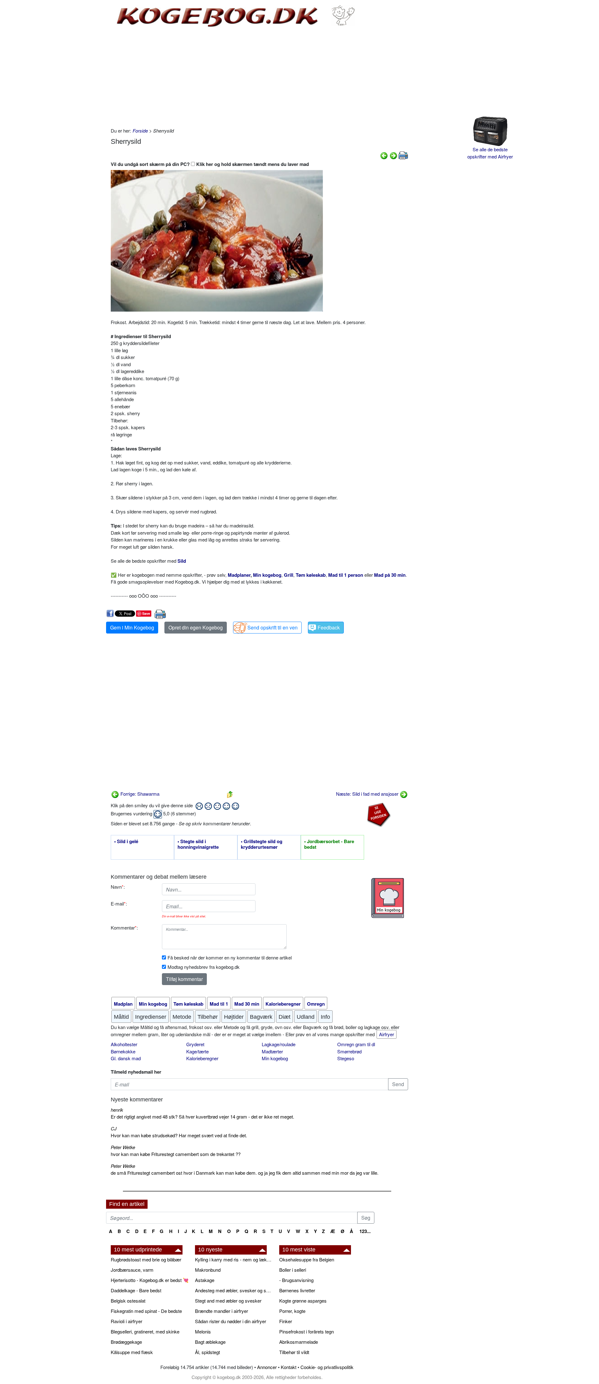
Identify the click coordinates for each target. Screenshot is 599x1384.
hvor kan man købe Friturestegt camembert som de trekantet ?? (176, 1154)
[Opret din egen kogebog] (387, 898)
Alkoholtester (124, 1044)
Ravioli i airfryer (126, 1321)
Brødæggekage (126, 1341)
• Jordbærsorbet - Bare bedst (329, 844)
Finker (285, 1321)
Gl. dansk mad (126, 1058)
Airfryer (386, 1034)
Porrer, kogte (292, 1311)
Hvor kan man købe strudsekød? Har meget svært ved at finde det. (179, 1135)
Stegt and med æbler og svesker (228, 1300)
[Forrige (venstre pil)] (384, 155)
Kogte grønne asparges (303, 1300)
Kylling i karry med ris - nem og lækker (234, 1259)
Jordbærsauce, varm (132, 1269)
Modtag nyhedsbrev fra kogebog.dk (204, 967)
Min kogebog (275, 1058)
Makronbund (208, 1269)
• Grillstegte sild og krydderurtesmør (261, 844)
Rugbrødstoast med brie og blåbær (146, 1259)
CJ (114, 1128)
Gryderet (195, 1044)
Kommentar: (124, 927)
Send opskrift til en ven (272, 627)
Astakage (204, 1280)
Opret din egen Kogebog (195, 627)
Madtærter (272, 1051)
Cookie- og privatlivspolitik (326, 1367)
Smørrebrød (349, 1051)
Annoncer (267, 1367)
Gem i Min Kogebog (132, 627)
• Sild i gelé (126, 841)
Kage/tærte (197, 1051)
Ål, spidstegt (207, 1352)
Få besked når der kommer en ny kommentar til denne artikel (230, 957)
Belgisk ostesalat (128, 1300)
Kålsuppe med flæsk (132, 1352)
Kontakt (288, 1367)
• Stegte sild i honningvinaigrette (198, 844)
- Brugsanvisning (296, 1280)
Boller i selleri (292, 1269)
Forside (140, 130)
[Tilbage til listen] (230, 793)
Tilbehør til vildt (294, 1352)
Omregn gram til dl (356, 1044)
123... (365, 1231)
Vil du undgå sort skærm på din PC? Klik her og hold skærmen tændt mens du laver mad (210, 164)
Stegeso (345, 1058)
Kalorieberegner (202, 1058)
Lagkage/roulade (278, 1044)
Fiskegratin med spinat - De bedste (146, 1311)
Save (146, 613)
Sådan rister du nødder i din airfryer (230, 1321)
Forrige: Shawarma (139, 793)
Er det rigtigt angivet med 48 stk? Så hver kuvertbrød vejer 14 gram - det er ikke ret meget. (202, 1116)
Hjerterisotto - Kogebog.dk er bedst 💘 (150, 1280)
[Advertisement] (259, 77)
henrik (117, 1109)
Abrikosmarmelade (298, 1341)
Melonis (203, 1331)
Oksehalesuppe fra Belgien (306, 1259)
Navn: (118, 886)
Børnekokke (123, 1051)
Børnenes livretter (297, 1290)
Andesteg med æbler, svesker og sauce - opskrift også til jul (234, 1290)
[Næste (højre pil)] (393, 155)
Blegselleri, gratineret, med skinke (145, 1331)
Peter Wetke (123, 1147)
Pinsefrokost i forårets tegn (306, 1331)
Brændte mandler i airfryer (221, 1311)
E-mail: (119, 903)
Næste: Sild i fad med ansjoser (368, 793)
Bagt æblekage (210, 1341)
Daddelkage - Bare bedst (136, 1290)
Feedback (329, 627)
